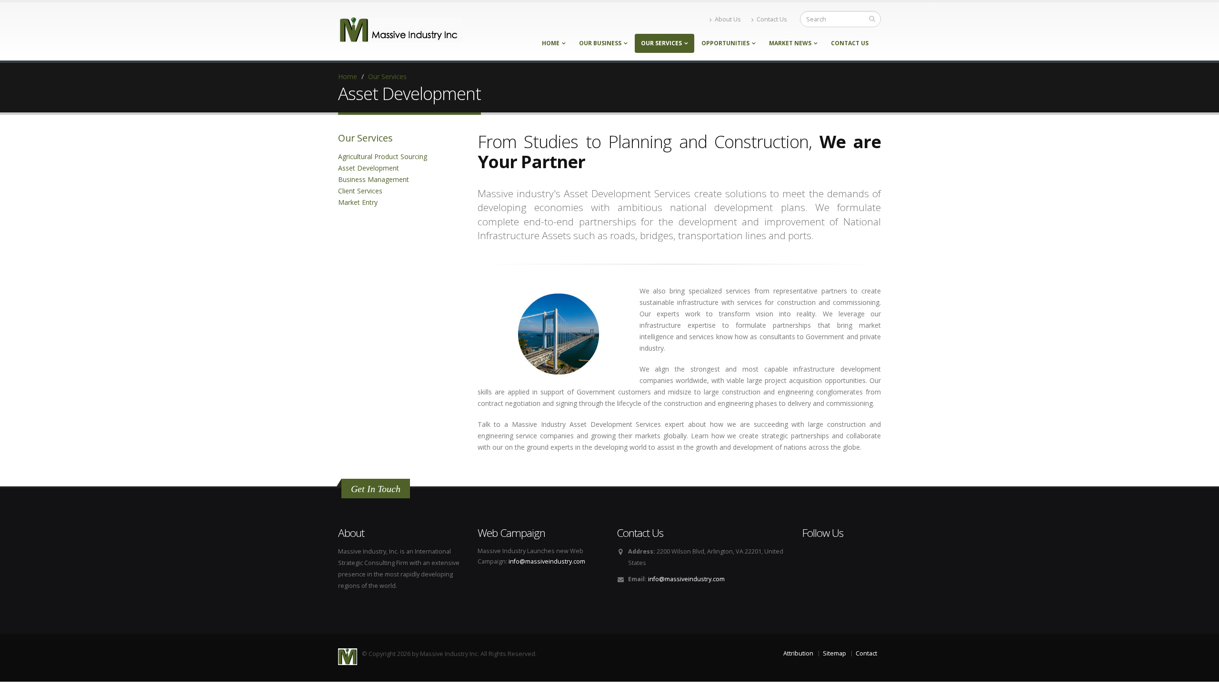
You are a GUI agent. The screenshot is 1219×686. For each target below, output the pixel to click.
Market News (790, 43)
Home (551, 43)
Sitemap (834, 653)
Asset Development (368, 167)
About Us (728, 19)
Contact (866, 653)
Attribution (798, 653)
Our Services (661, 43)
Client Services (360, 190)
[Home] (400, 29)
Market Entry (358, 202)
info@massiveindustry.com (547, 561)
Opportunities (725, 43)
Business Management (373, 179)
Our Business (600, 43)
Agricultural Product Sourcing (382, 156)
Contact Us (772, 19)
